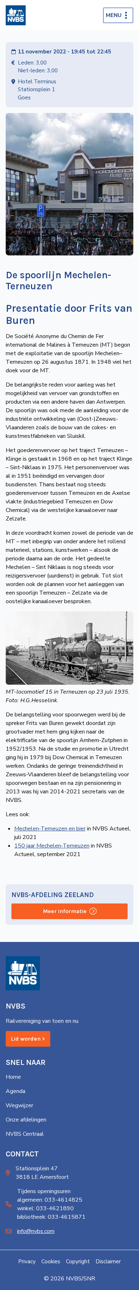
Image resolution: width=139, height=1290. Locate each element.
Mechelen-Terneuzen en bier (50, 829)
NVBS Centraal (25, 1134)
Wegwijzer (19, 1105)
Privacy (27, 1261)
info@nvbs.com (36, 1231)
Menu (114, 15)
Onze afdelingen (26, 1120)
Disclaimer (108, 1261)
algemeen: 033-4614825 (49, 1200)
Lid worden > (28, 1038)
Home (13, 1077)
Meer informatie (65, 911)
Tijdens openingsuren (44, 1191)
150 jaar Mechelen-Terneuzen (51, 846)
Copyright (78, 1261)
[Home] (16, 15)
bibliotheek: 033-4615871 (51, 1217)
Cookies (50, 1261)
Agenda (15, 1091)
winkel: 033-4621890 (45, 1208)
